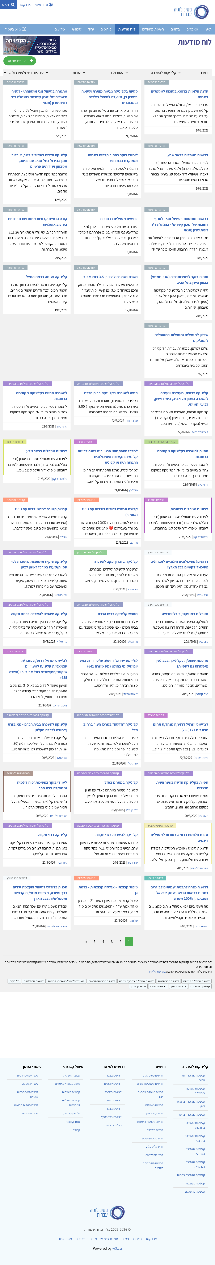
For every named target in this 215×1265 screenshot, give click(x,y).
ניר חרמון (132, 589)
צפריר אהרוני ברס (57, 926)
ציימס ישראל (130, 694)
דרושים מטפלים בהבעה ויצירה (136, 981)
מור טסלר (132, 763)
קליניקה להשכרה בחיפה (191, 1114)
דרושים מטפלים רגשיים (196, 981)
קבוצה (76, 1130)
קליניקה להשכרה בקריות (191, 1175)
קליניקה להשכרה (200, 986)
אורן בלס (133, 642)
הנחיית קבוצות (71, 1113)
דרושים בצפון (178, 986)
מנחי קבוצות (73, 1122)
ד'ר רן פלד (132, 810)
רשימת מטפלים (153, 29)
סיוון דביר (132, 862)
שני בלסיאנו (60, 595)
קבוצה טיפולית (71, 1075)
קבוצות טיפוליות (71, 1092)
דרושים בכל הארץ (111, 1117)
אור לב (134, 542)
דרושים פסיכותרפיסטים (101, 981)
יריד (91, 29)
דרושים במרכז (158, 986)
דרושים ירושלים (113, 1084)
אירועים (60, 29)
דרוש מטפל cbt (154, 1155)
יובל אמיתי (202, 595)
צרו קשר (25, 4)
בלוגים (175, 29)
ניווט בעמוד (13, 29)
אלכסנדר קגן (59, 479)
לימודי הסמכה (30, 1084)
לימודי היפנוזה (30, 1113)
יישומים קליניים (58, 816)
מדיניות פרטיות (86, 1238)
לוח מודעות (126, 29)
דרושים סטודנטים (34, 981)
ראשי (208, 29)
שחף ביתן (61, 426)
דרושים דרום (114, 1100)
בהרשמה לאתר (157, 971)
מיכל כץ (133, 490)
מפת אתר (65, 1238)
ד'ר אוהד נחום (200, 432)
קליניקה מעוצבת (195, 1183)
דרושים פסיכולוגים (168, 981)
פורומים (106, 29)
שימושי (76, 29)
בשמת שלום (201, 926)
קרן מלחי (62, 642)
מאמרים (192, 29)
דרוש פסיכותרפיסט (152, 1138)
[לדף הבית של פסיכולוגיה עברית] (191, 12)
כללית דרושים (114, 1125)
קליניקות (14, 981)
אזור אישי (42, 4)
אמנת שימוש (109, 1238)
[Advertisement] (107, 1023)
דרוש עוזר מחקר (154, 1113)
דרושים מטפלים (154, 1105)
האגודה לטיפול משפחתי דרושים (66, 981)
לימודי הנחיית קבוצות (26, 1105)
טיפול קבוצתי (138, 986)
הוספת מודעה (16, 60)
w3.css (117, 1248)
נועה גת (203, 816)
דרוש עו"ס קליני (154, 1146)
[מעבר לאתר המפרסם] (31, 45)
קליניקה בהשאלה (195, 1191)
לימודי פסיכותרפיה (27, 1075)
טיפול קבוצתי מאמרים (67, 1084)
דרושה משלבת (155, 1130)
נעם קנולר (202, 694)
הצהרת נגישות (131, 1238)
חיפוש (6, 4)
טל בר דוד (132, 421)
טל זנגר (133, 921)
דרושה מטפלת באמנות (150, 1122)
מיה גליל (203, 642)
